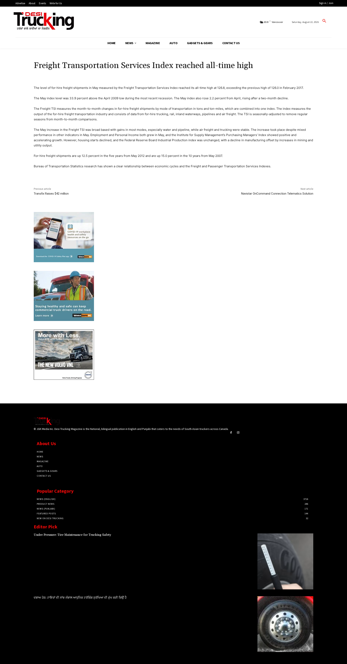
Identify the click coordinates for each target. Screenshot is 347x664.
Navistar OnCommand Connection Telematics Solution (277, 193)
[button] (324, 21)
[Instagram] (238, 432)
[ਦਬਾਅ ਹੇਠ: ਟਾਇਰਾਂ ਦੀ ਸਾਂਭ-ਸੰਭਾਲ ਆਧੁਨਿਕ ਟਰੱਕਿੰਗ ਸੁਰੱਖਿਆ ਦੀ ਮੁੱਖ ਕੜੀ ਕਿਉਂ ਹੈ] (285, 624)
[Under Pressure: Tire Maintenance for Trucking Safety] (285, 561)
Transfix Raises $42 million (51, 193)
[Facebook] (231, 432)
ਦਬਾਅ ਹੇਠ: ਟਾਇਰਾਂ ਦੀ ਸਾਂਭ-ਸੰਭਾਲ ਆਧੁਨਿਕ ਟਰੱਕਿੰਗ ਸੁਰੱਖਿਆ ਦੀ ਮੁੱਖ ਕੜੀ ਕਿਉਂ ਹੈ (80, 598)
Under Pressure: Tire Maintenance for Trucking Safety (72, 535)
